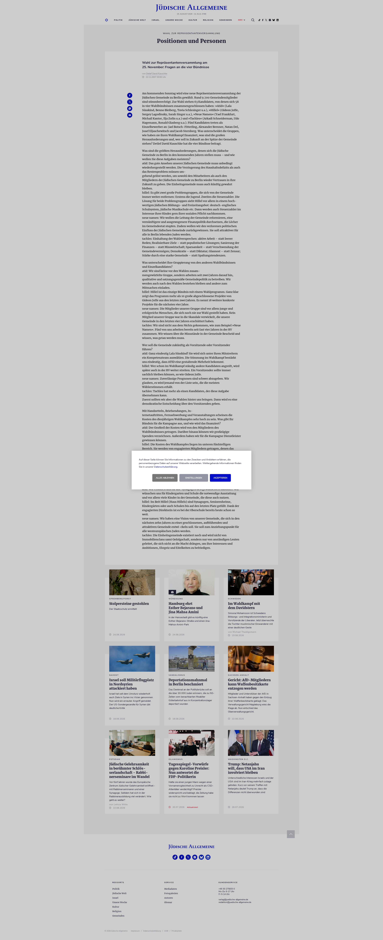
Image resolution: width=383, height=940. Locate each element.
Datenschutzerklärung (165, 467)
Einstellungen (193, 477)
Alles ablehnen (165, 477)
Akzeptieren (220, 477)
